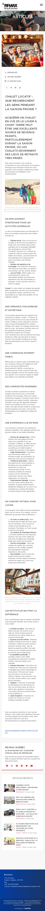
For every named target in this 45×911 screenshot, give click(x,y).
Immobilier (12, 72)
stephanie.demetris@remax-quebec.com (25, 886)
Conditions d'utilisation (32, 903)
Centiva (27, 908)
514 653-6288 (13, 884)
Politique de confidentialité (13, 903)
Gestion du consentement (22, 905)
